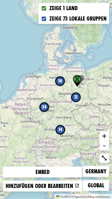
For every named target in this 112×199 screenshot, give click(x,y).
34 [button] (44, 107)
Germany (95, 171)
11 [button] (75, 97)
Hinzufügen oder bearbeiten (40, 186)
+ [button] (104, 135)
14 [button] (60, 129)
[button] (77, 81)
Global (97, 185)
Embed (43, 172)
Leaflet (64, 196)
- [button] (104, 145)
